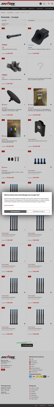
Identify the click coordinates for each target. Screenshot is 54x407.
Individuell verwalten (39, 211)
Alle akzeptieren (15, 211)
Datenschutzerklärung (9, 205)
